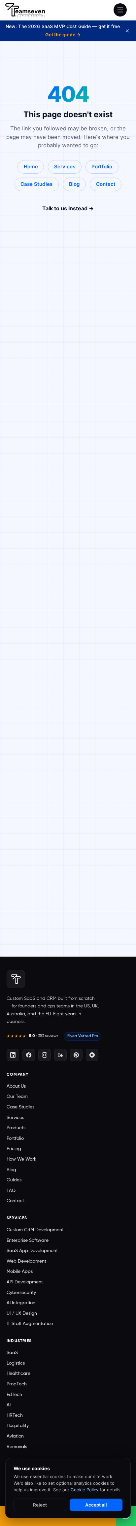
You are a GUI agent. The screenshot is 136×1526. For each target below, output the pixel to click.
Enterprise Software (28, 1240)
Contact (106, 184)
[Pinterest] (76, 1055)
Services (64, 166)
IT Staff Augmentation (30, 1323)
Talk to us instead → (68, 208)
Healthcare (18, 1373)
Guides (14, 1180)
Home (31, 166)
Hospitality (18, 1425)
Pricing (14, 1148)
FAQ (11, 1190)
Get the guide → (63, 34)
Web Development (26, 1261)
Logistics (16, 1363)
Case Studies (36, 184)
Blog (74, 184)
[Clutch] (92, 1055)
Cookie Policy (84, 1489)
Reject (40, 1505)
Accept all (96, 1505)
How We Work (21, 1159)
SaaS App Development (32, 1250)
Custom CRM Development (35, 1230)
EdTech (14, 1394)
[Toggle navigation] (120, 10)
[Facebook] (28, 1055)
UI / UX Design (22, 1313)
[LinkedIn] (13, 1055)
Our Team (17, 1096)
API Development (25, 1282)
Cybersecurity (21, 1292)
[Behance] (60, 1055)
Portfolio (101, 166)
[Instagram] (44, 1055)
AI (9, 1405)
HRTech (15, 1415)
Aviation (15, 1436)
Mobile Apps (20, 1271)
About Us (16, 1086)
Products (16, 1128)
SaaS (12, 1352)
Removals (17, 1446)
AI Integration (21, 1303)
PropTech (17, 1384)
